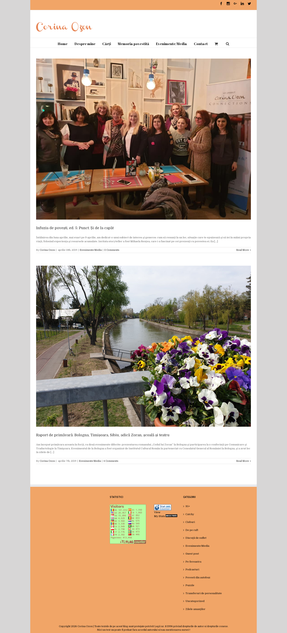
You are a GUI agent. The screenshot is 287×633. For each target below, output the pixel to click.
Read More (242, 250)
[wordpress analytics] (171, 516)
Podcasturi (192, 569)
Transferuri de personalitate (203, 593)
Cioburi (190, 522)
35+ (187, 506)
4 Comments (110, 461)
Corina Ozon (47, 250)
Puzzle (189, 585)
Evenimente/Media (91, 250)
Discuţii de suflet (195, 537)
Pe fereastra (193, 561)
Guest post (192, 553)
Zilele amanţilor (195, 609)
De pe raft (191, 530)
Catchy (189, 514)
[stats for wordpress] (162, 506)
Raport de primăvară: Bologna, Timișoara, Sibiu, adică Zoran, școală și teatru (102, 435)
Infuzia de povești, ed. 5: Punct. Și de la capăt (75, 228)
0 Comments (111, 250)
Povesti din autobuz (197, 577)
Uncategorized (194, 601)
